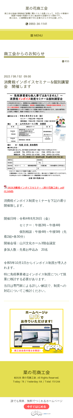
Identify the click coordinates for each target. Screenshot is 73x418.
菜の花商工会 (37, 8)
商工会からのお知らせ (24, 54)
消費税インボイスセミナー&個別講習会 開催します (36, 84)
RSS (66, 61)
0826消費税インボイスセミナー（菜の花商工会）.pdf (36, 187)
